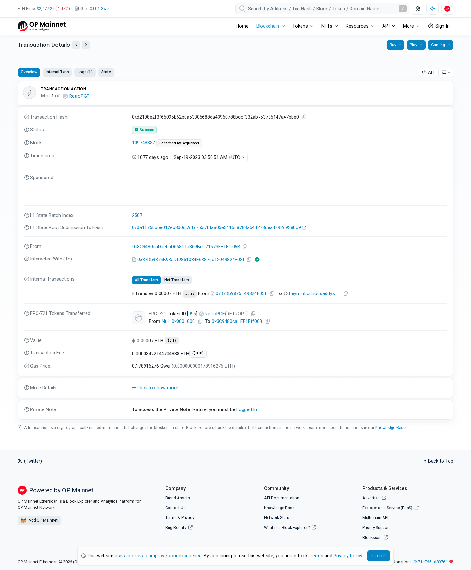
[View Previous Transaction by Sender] (76, 45)
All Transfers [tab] (146, 280)
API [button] (386, 26)
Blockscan (372, 537)
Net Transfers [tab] (176, 280)
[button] (235, 388)
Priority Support (376, 527)
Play (413, 44)
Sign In (442, 26)
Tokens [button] (300, 26)
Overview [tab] (29, 72)
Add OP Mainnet (43, 520)
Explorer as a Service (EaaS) (387, 507)
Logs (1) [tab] (85, 72)
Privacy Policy (348, 555)
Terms (171, 517)
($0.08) (198, 353)
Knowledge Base (390, 427)
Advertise (371, 497)
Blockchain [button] (267, 26)
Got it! (378, 555)
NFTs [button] (326, 26)
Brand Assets (177, 497)
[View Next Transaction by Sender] (86, 45)
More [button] (408, 26)
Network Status (278, 517)
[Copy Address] (245, 247)
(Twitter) (32, 461)
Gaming (438, 44)
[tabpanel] (235, 250)
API (431, 72)
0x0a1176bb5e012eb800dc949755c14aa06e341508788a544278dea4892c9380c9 (216, 227)
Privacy (187, 517)
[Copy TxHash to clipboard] (304, 117)
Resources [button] (357, 26)
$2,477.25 (45, 8)
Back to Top (440, 461)
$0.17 (189, 294)
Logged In (246, 409)
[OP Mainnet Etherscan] (42, 26)
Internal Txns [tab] (57, 72)
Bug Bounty (175, 527)
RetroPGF (79, 96)
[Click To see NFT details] (138, 317)
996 (192, 314)
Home (242, 26)
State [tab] (106, 72)
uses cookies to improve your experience (158, 555)
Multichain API (375, 517)
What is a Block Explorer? (287, 527)
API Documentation (281, 497)
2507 (137, 215)
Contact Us (175, 507)
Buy (393, 44)
